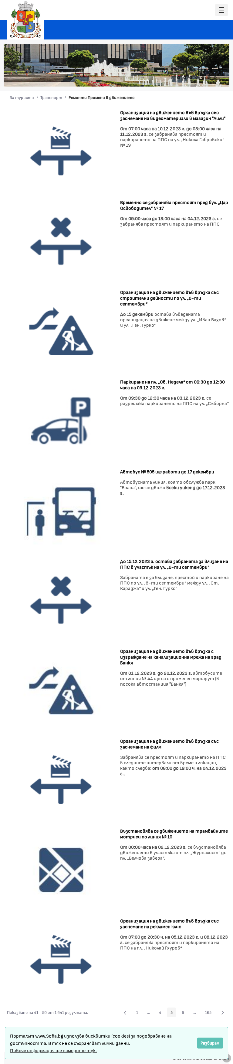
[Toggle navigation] (221, 10)
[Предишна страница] (125, 1012)
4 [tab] (196, 77)
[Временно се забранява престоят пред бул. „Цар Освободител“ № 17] (61, 241)
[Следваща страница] (222, 1012)
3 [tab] (190, 77)
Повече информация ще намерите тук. (53, 1050)
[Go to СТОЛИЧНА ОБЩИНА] (26, 19)
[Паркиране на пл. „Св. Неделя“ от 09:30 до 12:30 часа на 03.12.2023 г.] (61, 420)
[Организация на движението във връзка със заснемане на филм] (61, 780)
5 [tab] (202, 77)
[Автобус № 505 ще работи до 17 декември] (61, 510)
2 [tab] (184, 77)
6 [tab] (209, 77)
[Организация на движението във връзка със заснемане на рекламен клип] (61, 959)
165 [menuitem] (210, 1013)
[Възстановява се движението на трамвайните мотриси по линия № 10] (61, 869)
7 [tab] (215, 77)
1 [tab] (178, 77)
